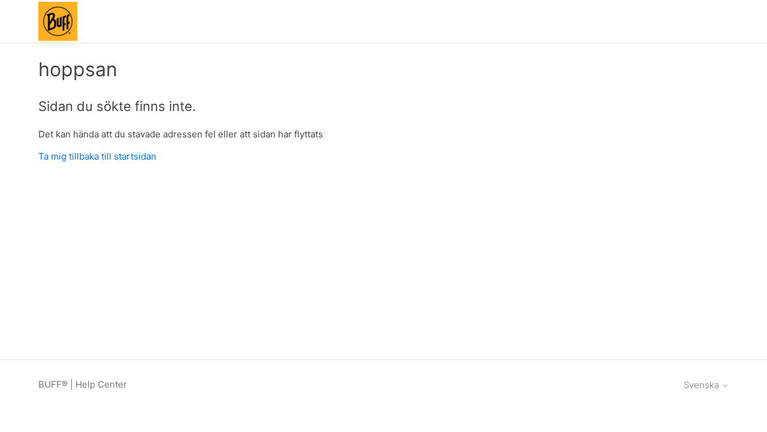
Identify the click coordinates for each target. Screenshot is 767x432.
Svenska (702, 385)
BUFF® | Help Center (82, 384)
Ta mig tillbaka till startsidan (97, 156)
